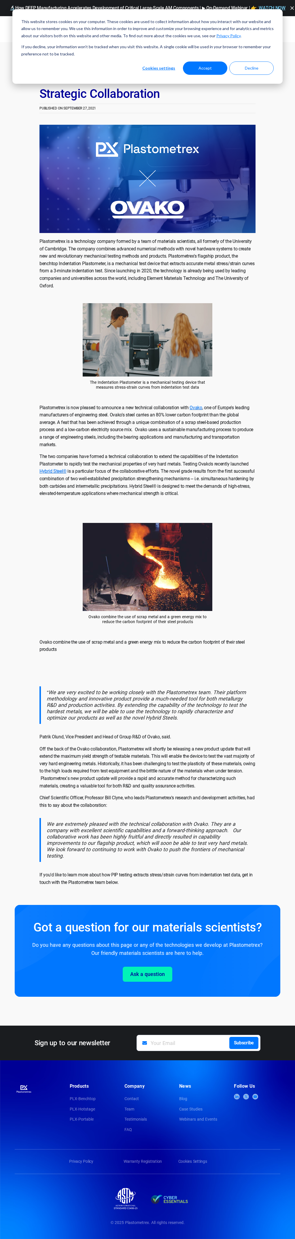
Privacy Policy (228, 35)
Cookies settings (158, 68)
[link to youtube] (255, 1097)
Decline (251, 68)
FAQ (128, 1129)
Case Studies (191, 1109)
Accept (205, 68)
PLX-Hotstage (82, 1109)
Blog (183, 1098)
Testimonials (135, 1119)
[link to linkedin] (237, 1097)
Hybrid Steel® (52, 471)
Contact (131, 1098)
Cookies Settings (192, 1161)
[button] (292, 8)
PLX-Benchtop (83, 1098)
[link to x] (246, 1097)
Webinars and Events (198, 1119)
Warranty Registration (143, 1161)
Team (129, 1109)
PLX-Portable (82, 1119)
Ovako (196, 407)
